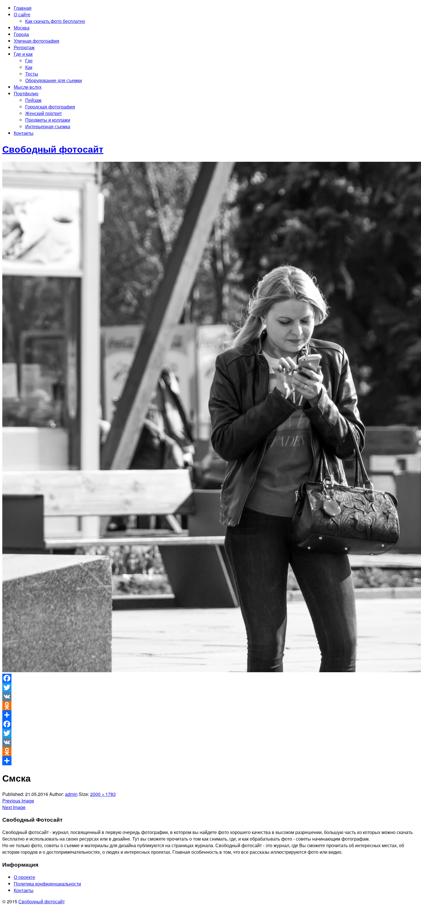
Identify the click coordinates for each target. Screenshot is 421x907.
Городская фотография (50, 106)
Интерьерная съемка (47, 126)
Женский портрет (43, 113)
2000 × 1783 (103, 794)
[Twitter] (210, 687)
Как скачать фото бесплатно (55, 21)
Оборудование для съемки (53, 80)
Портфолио (26, 93)
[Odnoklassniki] (210, 705)
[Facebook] (210, 678)
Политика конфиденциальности (47, 883)
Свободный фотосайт (41, 901)
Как (28, 67)
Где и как (23, 54)
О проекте (24, 877)
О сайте (22, 14)
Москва (21, 27)
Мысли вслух (28, 87)
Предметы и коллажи (47, 120)
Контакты (24, 133)
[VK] (210, 696)
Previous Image (18, 800)
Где (29, 60)
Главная (23, 8)
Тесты (31, 73)
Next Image (13, 807)
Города (21, 34)
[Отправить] (210, 714)
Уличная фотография (36, 41)
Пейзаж (33, 100)
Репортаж (24, 47)
